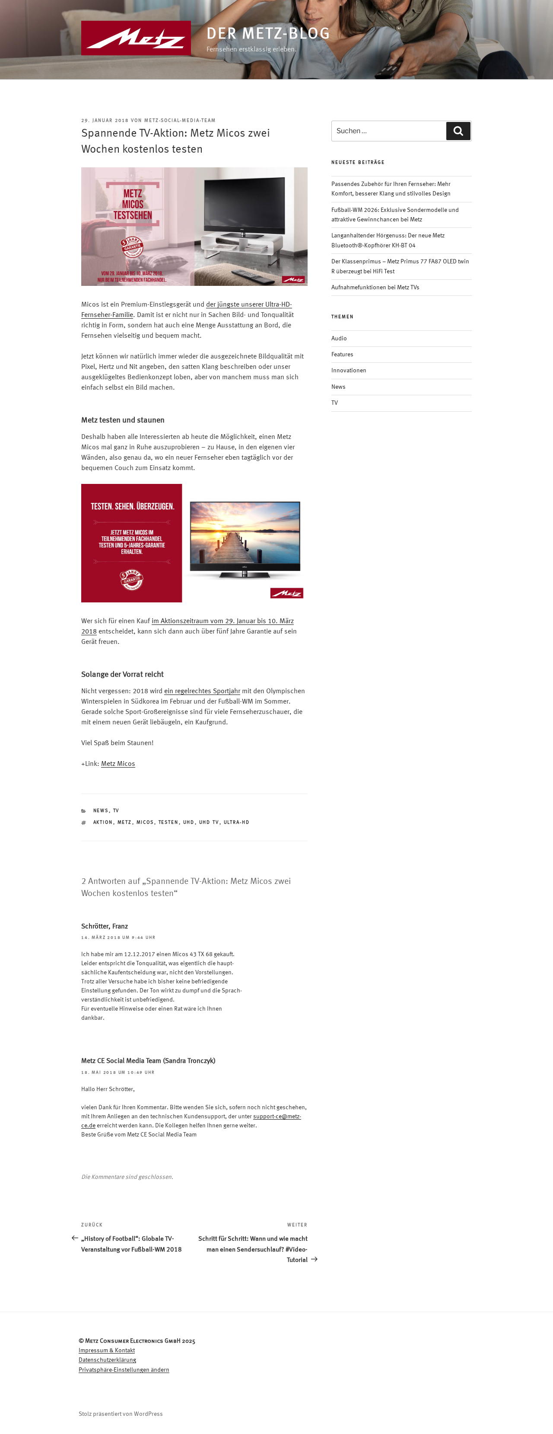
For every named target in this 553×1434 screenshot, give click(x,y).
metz (125, 822)
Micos (145, 822)
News (101, 811)
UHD (189, 822)
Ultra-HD (237, 822)
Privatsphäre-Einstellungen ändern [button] (124, 1370)
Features (342, 355)
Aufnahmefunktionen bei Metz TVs (375, 288)
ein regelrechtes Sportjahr (202, 691)
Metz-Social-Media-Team (180, 120)
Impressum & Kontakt (107, 1351)
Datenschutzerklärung (107, 1360)
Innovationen (348, 371)
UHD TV (209, 822)
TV (116, 811)
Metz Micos (118, 764)
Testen (169, 822)
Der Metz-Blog (269, 34)
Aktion (103, 822)
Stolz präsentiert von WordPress (121, 1414)
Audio (339, 339)
